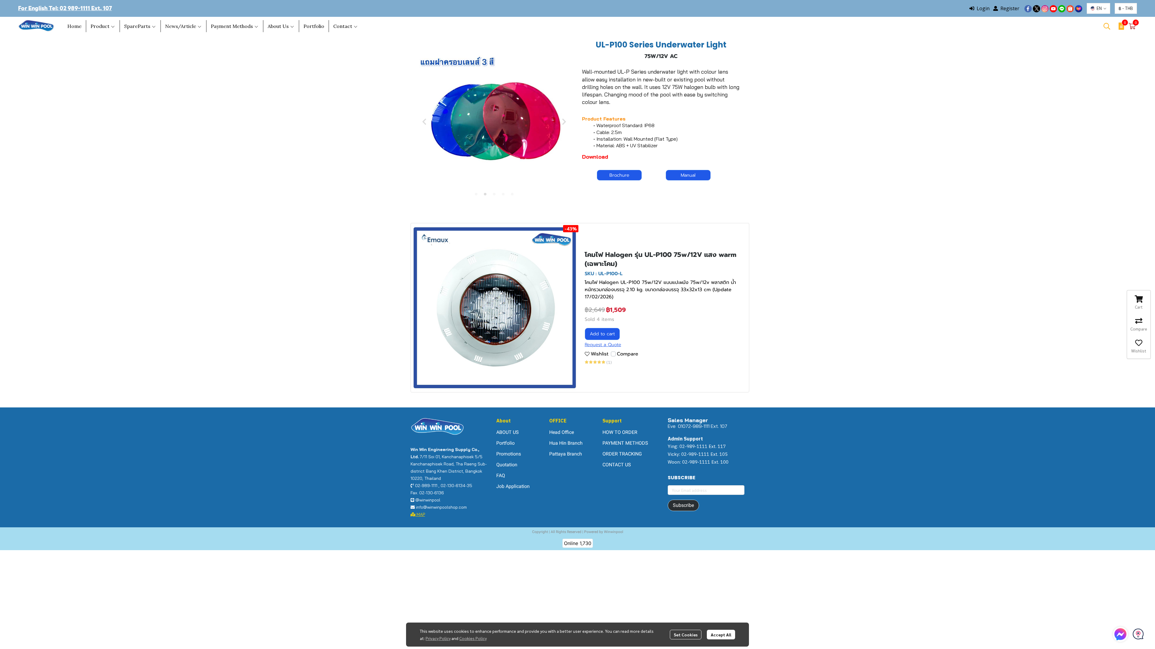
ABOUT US (507, 432)
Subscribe (683, 505)
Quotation (506, 465)
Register (1009, 8)
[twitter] (1036, 8)
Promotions (508, 454)
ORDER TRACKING (622, 454)
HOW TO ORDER (619, 432)
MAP (420, 514)
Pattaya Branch (565, 454)
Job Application (513, 486)
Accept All (721, 634)
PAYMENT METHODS (625, 443)
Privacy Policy (438, 638)
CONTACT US (616, 465)
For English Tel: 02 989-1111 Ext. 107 (65, 8)
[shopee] (1070, 8)
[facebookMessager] (1120, 634)
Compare (627, 354)
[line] (1061, 8)
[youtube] (1053, 8)
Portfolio (505, 443)
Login (983, 8)
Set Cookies (686, 634)
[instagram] (1045, 8)
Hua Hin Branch (566, 443)
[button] (1098, 8)
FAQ (500, 475)
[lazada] (1078, 8)
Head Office (561, 432)
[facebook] (1028, 8)
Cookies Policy (473, 638)
